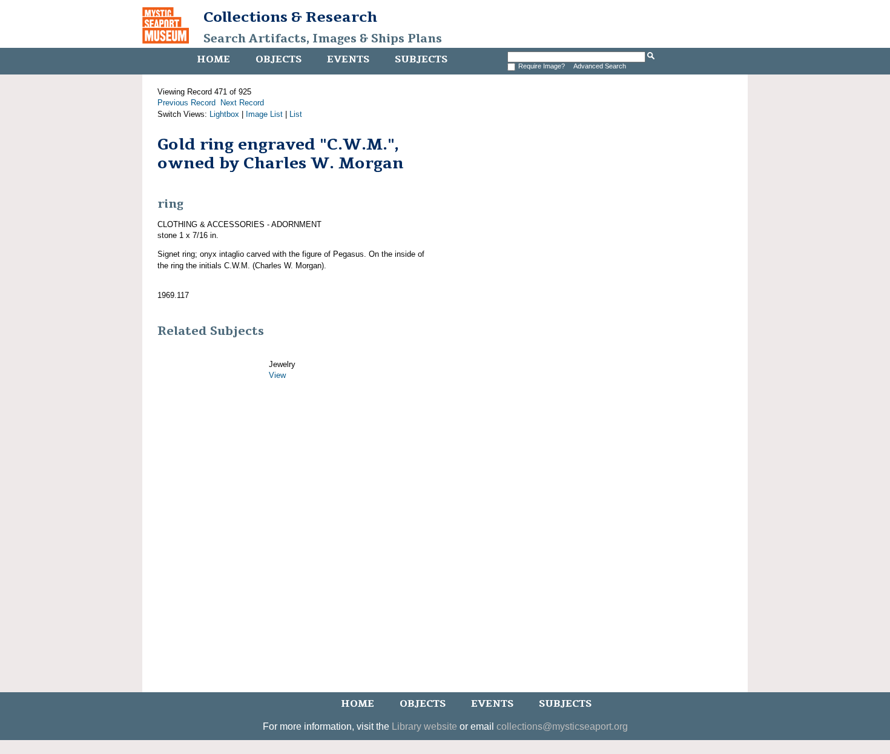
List (295, 114)
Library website (424, 726)
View (277, 375)
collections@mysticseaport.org (562, 726)
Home (213, 59)
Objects (278, 59)
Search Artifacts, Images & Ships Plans (322, 39)
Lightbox (224, 114)
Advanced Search (599, 66)
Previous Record (186, 102)
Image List (264, 114)
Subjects (421, 59)
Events (348, 59)
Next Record (242, 102)
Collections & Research (290, 17)
